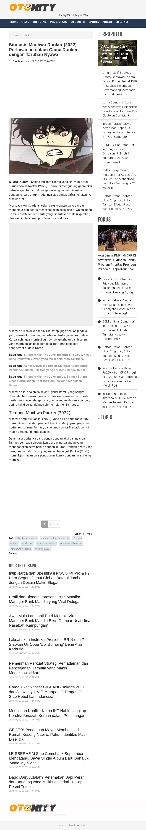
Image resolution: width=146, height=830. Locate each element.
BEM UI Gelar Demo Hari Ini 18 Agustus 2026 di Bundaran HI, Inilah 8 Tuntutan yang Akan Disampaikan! (118, 153)
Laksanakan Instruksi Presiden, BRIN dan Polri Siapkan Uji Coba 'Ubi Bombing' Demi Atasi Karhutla (49, 644)
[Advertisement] (51, 90)
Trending (40, 22)
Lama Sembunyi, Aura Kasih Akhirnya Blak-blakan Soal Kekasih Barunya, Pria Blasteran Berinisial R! (119, 109)
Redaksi (46, 805)
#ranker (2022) (42, 548)
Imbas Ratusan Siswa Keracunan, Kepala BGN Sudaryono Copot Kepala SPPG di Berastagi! (118, 130)
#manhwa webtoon (21, 548)
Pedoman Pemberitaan (54, 815)
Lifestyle (122, 22)
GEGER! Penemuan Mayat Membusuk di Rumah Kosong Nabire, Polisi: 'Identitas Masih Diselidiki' (48, 735)
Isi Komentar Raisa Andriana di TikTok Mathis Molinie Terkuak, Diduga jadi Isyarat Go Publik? (119, 400)
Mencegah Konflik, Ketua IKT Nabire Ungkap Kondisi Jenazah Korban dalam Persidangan (47, 713)
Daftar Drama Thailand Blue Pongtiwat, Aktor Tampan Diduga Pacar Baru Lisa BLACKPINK (117, 202)
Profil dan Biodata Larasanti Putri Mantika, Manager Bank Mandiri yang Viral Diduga (45, 599)
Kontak (46, 808)
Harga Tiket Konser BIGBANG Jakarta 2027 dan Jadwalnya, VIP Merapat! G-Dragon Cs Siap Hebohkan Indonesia (46, 692)
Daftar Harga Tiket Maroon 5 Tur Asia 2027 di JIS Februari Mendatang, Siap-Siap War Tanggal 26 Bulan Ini (119, 179)
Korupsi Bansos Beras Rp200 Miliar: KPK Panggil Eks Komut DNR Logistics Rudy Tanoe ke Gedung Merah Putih (119, 376)
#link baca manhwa (27, 538)
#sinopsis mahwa (46, 543)
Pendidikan (58, 22)
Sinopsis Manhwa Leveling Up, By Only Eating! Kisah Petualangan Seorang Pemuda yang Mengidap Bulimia (48, 381)
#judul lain (27, 543)
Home (14, 22)
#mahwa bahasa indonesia (55, 538)
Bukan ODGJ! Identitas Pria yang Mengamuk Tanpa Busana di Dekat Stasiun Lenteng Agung (117, 285)
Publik (107, 22)
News (25, 22)
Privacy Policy (49, 811)
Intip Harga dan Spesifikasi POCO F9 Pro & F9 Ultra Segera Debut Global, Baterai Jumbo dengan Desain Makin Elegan (49, 578)
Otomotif (78, 22)
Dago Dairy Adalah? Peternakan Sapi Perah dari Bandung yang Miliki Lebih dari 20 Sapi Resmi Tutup (47, 782)
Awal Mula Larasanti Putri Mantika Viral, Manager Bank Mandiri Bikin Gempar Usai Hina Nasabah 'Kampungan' (49, 621)
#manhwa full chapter (71, 543)
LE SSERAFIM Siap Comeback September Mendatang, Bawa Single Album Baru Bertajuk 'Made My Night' (48, 758)
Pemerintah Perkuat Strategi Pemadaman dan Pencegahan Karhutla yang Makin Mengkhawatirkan (48, 668)
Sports (94, 22)
